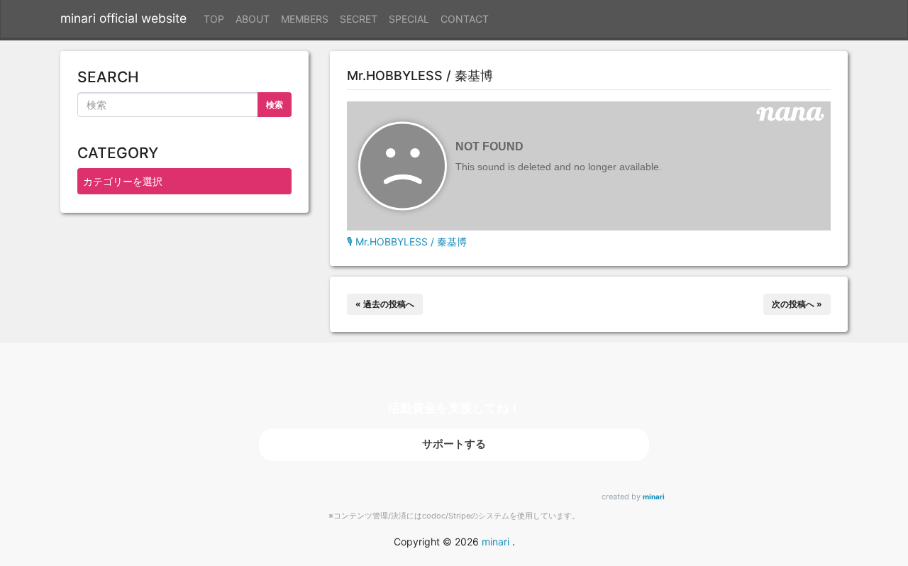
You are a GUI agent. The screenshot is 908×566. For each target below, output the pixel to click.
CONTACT (465, 19)
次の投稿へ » (797, 304)
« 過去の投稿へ (384, 304)
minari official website (123, 18)
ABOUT (253, 19)
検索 (274, 104)
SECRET (358, 19)
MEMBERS (304, 19)
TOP (214, 19)
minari (654, 496)
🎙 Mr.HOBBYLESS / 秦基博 (407, 241)
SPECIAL (409, 19)
